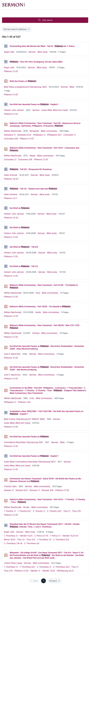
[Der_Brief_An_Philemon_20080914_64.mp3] (6, 227)
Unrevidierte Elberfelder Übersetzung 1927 (23, 442)
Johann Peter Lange (13, 563)
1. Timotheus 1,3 (44, 539)
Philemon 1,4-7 (10, 198)
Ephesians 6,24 (24, 135)
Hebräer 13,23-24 (70, 535)
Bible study (42, 52)
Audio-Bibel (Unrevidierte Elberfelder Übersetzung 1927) (30, 461)
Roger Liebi (9, 52)
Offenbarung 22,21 (65, 570)
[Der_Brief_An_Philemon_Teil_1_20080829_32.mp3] (6, 266)
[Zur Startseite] (13, 4)
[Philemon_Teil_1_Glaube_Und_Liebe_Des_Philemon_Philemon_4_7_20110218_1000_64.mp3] (6, 189)
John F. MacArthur (12, 354)
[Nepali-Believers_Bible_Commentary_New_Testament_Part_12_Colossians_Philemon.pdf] (6, 149)
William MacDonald (12, 131)
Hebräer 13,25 (26, 535)
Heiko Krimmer (10, 175)
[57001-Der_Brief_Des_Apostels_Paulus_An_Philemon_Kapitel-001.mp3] (6, 104)
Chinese (35, 333)
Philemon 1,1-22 (11, 237)
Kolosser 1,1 (34, 490)
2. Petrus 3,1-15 (41, 535)
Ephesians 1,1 (10, 135)
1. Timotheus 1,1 (11, 535)
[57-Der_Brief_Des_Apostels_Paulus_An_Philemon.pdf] (6, 81)
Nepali (32, 155)
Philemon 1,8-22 (11, 179)
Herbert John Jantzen (14, 110)
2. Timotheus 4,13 (61, 539)
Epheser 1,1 (9, 490)
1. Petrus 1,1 (55, 535)
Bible (72, 87)
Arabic (38, 312)
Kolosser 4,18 (47, 490)
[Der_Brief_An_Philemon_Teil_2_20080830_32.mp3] (6, 247)
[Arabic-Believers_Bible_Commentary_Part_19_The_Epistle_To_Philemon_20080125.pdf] (6, 306)
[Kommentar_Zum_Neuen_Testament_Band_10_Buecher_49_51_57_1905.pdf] (6, 480)
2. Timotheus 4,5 (31, 543)
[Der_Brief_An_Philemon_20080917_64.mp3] (6, 208)
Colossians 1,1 (69, 135)
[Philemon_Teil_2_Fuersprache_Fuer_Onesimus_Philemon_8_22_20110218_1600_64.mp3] (6, 169)
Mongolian (34, 131)
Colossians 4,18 (11, 138)
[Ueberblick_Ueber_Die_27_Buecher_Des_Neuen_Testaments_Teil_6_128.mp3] (6, 525)
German (32, 52)
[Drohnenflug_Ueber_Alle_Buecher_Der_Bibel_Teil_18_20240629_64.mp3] (6, 46)
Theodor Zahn (10, 486)
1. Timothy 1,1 (10, 511)
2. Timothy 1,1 (39, 511)
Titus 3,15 (76, 511)
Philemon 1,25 (24, 402)
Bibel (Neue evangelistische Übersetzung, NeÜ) (25, 87)
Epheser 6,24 (22, 490)
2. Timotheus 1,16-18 (13, 543)
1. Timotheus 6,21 (27, 567)
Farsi (38, 293)
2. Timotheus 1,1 (44, 567)
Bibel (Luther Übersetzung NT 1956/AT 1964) (24, 419)
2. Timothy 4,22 (54, 511)
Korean (26, 507)
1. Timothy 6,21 (24, 511)
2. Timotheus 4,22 (61, 567)
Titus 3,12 (30, 539)
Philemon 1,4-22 (11, 217)
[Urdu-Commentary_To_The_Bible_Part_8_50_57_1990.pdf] (6, 390)
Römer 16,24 (9, 539)
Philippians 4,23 (54, 135)
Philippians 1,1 (39, 135)
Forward (53, 581)
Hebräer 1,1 (35, 570)
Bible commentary (49, 131)
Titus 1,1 (66, 511)
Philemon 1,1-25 (11, 71)
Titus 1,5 (21, 539)
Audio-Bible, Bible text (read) (54, 110)
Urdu (32, 398)
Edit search (47, 20)
